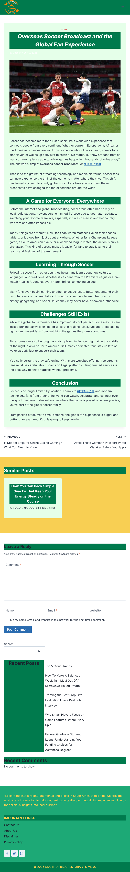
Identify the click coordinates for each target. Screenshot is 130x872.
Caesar (17, 52)
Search (9, 644)
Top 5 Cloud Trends (58, 666)
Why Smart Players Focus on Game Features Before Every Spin (64, 720)
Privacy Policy (13, 842)
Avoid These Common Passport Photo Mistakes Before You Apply (100, 442)
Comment (13, 564)
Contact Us (11, 825)
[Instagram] (22, 853)
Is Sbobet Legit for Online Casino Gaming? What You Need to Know (33, 442)
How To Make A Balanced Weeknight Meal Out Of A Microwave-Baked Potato (62, 681)
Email (52, 610)
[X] (14, 853)
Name (11, 610)
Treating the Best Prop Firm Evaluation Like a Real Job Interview (63, 700)
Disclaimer (11, 836)
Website (95, 610)
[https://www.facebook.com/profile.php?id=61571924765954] (7, 853)
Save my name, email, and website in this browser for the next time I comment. (56, 619)
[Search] (39, 651)
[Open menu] (123, 7)
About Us (10, 830)
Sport (65, 29)
